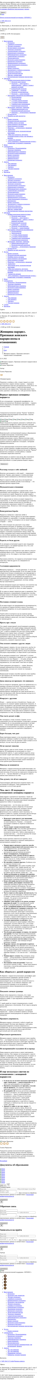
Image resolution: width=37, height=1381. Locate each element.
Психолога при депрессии (16, 1295)
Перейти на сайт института (16, 116)
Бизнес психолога (13, 68)
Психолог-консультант (18, 82)
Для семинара (12, 163)
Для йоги (11, 167)
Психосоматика (16, 97)
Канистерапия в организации (17, 124)
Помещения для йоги (14, 1353)
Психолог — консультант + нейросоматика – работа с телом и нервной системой (22, 85)
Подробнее (3, 1161)
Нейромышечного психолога (17, 54)
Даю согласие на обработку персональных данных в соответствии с (18, 1194)
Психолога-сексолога (14, 71)
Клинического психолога (16, 53)
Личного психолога (14, 1304)
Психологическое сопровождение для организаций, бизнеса (20, 1345)
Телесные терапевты (14, 150)
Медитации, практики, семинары (18, 107)
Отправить (4, 1199)
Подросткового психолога (16, 48)
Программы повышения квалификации (20, 95)
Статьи (6, 170)
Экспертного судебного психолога (19, 70)
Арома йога (11, 129)
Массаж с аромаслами (15, 75)
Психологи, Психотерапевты (17, 148)
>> (5, 1185)
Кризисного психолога (15, 61)
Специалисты (8, 146)
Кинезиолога (12, 66)
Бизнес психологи (13, 155)
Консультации (8, 41)
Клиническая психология (19, 106)
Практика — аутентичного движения (23, 112)
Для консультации (13, 168)
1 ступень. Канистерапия (19, 100)
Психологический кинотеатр (20, 111)
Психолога (11, 43)
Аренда (6, 162)
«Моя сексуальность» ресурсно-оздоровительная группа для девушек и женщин (20, 136)
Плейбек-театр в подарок (16, 123)
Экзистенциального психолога (18, 65)
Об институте (12, 114)
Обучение (7, 78)
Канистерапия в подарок (16, 126)
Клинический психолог (19, 89)
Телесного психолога (14, 49)
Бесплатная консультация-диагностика (20, 77)
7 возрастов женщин (14, 140)
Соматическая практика (15, 1316)
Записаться (4, 464)
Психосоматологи (13, 157)
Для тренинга (12, 165)
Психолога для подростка (16, 1302)
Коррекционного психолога (17, 63)
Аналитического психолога (16, 51)
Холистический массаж (15, 73)
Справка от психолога (15, 1305)
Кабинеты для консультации (17, 1355)
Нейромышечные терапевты (17, 151)
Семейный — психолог (19, 90)
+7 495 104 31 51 (5, 21)
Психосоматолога (13, 58)
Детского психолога (14, 46)
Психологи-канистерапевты (17, 153)
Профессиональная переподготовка (19, 80)
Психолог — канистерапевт (20, 94)
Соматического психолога (16, 56)
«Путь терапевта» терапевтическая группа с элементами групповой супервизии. (22, 142)
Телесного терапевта (14, 1314)
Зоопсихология (16, 99)
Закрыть (3, 12)
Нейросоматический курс (19, 109)
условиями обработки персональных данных (14, 9)
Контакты (7, 172)
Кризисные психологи (15, 160)
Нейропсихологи (13, 158)
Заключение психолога (15, 1309)
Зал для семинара (13, 1349)
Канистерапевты (13, 1341)
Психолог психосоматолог (19, 92)
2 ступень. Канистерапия (19, 102)
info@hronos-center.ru (18, 1361)
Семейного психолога (15, 44)
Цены (5, 145)
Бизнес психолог (13, 119)
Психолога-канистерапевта (16, 60)
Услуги (6, 117)
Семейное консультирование (20, 104)
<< (1, 1185)
